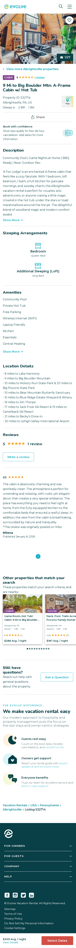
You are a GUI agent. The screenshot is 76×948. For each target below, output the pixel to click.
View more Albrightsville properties (32, 69)
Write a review (18, 457)
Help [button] (8, 876)
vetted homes (54, 747)
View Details (10, 942)
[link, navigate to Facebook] (7, 894)
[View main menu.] (70, 6)
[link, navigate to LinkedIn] (31, 894)
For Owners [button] (14, 845)
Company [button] (11, 866)
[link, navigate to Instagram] (15, 894)
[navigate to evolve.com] (8, 834)
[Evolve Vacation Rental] (15, 7)
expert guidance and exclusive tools (44, 765)
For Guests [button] (14, 856)
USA (34, 805)
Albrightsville (12, 809)
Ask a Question (57, 677)
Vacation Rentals (15, 805)
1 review (39, 77)
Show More (11, 220)
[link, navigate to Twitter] (23, 894)
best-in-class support (34, 786)
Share (40, 117)
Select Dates (57, 940)
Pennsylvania (49, 805)
